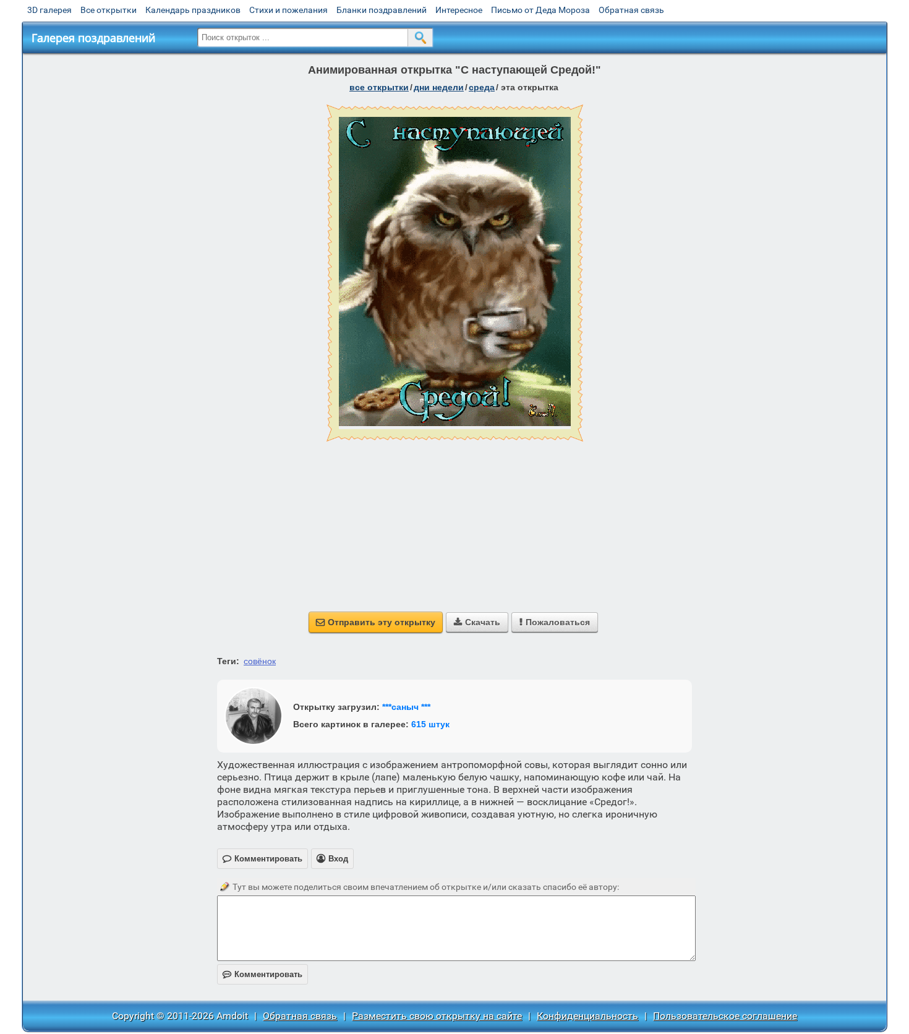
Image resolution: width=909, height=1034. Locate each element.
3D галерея (49, 10)
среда (482, 87)
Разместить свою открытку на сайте (437, 1016)
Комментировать (262, 974)
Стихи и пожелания (288, 10)
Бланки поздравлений (381, 10)
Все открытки (108, 10)
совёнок (260, 661)
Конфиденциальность (587, 1016)
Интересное (458, 10)
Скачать (477, 622)
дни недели (439, 87)
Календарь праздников (193, 10)
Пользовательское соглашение (725, 1016)
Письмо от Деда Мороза (540, 10)
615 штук (430, 724)
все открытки (379, 87)
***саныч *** (406, 707)
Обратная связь (631, 10)
